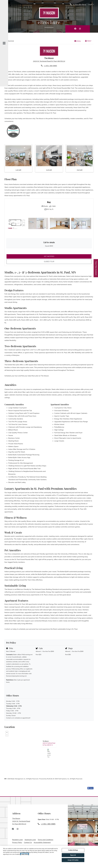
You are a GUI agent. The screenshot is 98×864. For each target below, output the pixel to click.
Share (91, 788)
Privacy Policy (17, 842)
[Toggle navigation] (4, 43)
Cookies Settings (73, 850)
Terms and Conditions (45, 840)
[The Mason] (49, 753)
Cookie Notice (24, 854)
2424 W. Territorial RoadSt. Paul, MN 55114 (49, 744)
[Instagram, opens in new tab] (80, 29)
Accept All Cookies (73, 860)
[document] (49, 753)
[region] (49, 855)
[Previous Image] (7, 158)
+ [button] (7, 732)
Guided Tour (52, 261)
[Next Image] (91, 158)
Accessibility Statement (42, 842)
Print (89, 41)
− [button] (7, 735)
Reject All (73, 855)
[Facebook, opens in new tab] (75, 29)
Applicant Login (30, 840)
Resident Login (17, 840)
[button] (91, 4)
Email (79, 41)
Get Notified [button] (59, 256)
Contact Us (28, 842)
